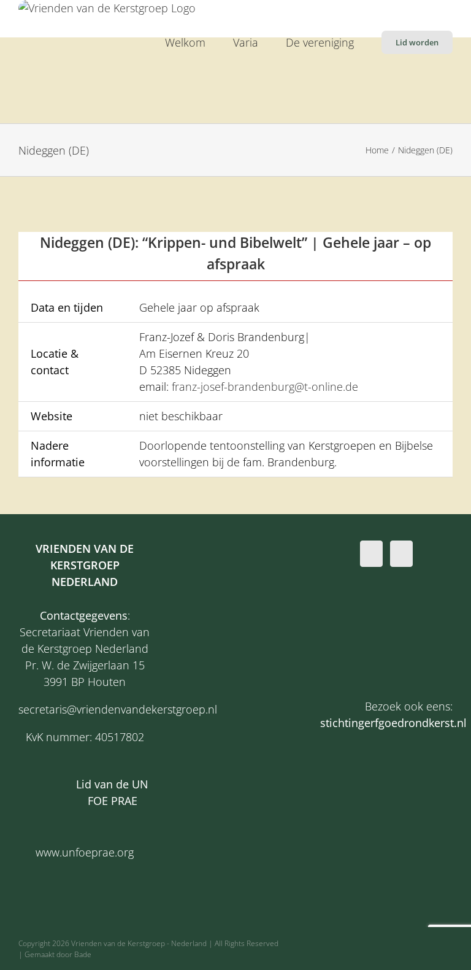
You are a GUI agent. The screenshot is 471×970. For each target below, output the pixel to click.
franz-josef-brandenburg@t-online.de (263, 386)
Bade (82, 954)
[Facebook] (371, 554)
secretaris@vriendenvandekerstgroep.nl (117, 709)
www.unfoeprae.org (85, 852)
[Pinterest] (401, 554)
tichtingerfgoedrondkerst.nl (396, 722)
